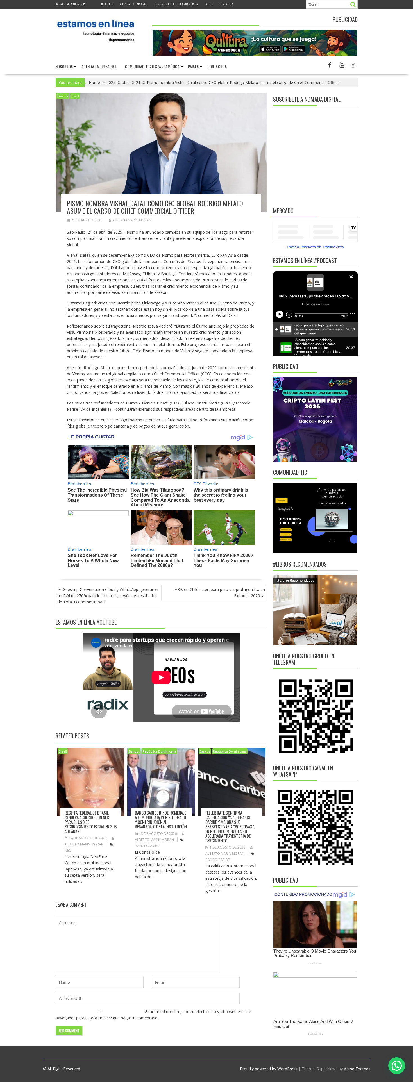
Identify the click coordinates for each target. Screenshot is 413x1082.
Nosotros (107, 4)
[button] (396, 1065)
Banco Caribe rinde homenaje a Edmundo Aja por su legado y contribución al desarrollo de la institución (161, 820)
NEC (68, 850)
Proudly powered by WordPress (268, 1068)
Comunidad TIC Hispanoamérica (176, 4)
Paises (209, 4)
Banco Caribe (147, 846)
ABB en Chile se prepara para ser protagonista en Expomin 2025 (220, 592)
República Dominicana (159, 751)
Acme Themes (357, 1068)
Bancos (62, 96)
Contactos (227, 4)
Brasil (75, 96)
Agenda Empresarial (134, 4)
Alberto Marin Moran (131, 220)
